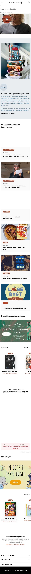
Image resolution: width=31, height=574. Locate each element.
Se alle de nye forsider (8, 113)
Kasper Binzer (27, 520)
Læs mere (6, 334)
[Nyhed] (10, 362)
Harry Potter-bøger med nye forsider (15, 93)
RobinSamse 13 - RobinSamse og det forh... (10, 519)
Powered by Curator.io (25, 452)
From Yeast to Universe (10, 371)
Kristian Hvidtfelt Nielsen (12, 374)
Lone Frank (6, 373)
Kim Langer (6, 521)
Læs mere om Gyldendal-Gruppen (15, 544)
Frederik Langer (13, 521)
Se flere (27, 347)
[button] (28, 2)
